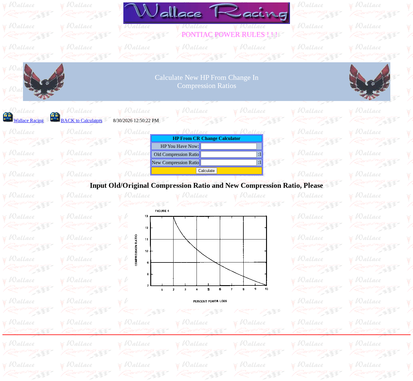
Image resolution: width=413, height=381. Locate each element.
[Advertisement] (206, 357)
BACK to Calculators (81, 120)
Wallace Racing (29, 120)
